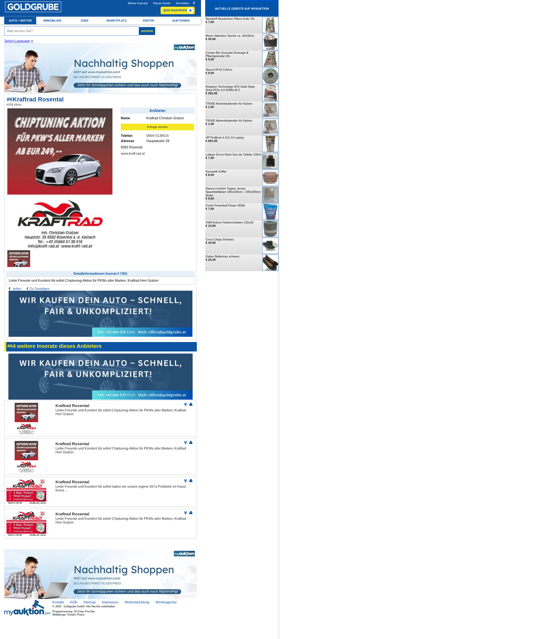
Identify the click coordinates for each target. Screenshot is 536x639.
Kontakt (58, 602)
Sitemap (89, 602)
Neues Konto (161, 3)
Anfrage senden (157, 126)
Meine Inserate (138, 3)
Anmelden (182, 3)
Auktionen (180, 20)
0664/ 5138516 (157, 135)
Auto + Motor (20, 20)
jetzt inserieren (175, 10)
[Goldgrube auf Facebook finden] (194, 3)
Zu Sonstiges (39, 288)
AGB (73, 602)
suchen (147, 31)
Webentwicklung (137, 602)
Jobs (84, 20)
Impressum (110, 602)
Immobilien (52, 20)
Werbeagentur (166, 602)
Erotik (148, 20)
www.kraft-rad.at (133, 153)
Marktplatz (117, 20)
